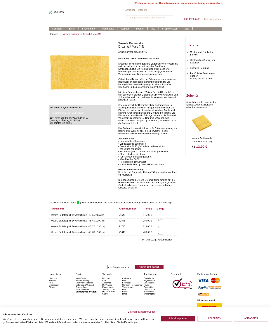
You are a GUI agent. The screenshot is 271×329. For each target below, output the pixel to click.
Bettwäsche (149, 278)
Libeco (125, 289)
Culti (104, 280)
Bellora (125, 291)
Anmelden (130, 10)
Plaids (146, 285)
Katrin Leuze (108, 287)
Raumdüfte (149, 287)
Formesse (126, 283)
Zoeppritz (106, 283)
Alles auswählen (200, 107)
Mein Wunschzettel (84, 283)
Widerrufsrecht (82, 289)
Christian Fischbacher (132, 285)
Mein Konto (81, 278)
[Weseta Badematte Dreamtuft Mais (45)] (80, 43)
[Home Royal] (87, 12)
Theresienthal (128, 287)
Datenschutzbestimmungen (141, 312)
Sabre (105, 294)
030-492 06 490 (192, 13)
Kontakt (52, 280)
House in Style (108, 291)
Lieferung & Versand (85, 285)
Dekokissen (149, 283)
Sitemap (52, 287)
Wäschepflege (150, 294)
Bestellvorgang (82, 280)
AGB (51, 283)
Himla (124, 294)
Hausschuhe (149, 289)
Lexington (106, 278)
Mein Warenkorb (212, 13)
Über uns (142, 10)
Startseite (53, 34)
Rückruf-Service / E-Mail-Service (68, 113)
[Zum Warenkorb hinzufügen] (171, 215)
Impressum (54, 285)
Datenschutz (81, 287)
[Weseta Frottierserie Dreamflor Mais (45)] (202, 123)
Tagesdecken (150, 280)
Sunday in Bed (108, 289)
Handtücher (149, 291)
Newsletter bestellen (149, 267)
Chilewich (126, 278)
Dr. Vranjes (107, 285)
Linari (124, 280)
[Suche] (170, 17)
